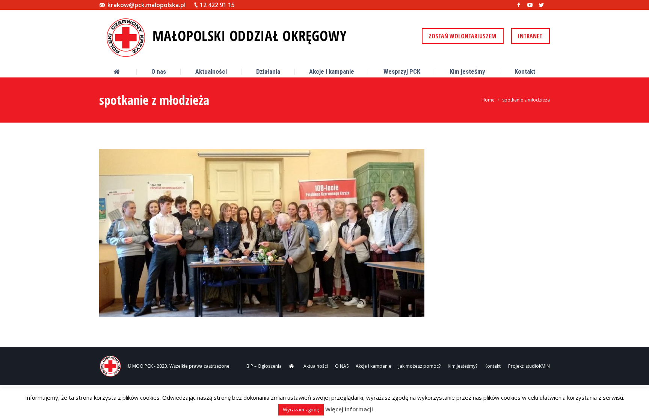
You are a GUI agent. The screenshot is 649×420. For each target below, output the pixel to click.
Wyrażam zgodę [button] (301, 409)
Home (488, 100)
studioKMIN (537, 366)
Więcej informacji (349, 409)
